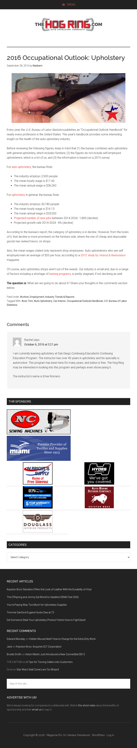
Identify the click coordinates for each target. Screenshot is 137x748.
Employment (37, 296)
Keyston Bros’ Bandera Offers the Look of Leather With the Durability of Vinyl (49, 589)
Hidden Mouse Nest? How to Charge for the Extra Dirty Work (62, 638)
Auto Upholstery (43, 301)
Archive (24, 296)
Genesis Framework (78, 735)
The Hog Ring (68, 24)
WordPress (98, 735)
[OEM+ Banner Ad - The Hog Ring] (38, 507)
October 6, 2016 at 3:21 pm (41, 344)
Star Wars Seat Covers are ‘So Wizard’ (38, 669)
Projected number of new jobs (32, 218)
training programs (60, 274)
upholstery (18, 195)
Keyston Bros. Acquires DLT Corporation (39, 646)
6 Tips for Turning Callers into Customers (49, 662)
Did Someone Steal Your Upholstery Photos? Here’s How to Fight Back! (46, 620)
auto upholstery (21, 167)
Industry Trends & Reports (59, 296)
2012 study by (103, 255)
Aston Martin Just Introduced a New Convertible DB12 (55, 654)
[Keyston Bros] (99, 507)
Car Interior (59, 301)
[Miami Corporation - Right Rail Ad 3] (39, 460)
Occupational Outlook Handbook (85, 301)
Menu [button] (71, 4)
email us (37, 709)
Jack (9, 646)
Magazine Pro (54, 735)
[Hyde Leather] (99, 483)
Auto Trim (27, 301)
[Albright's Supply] (38, 483)
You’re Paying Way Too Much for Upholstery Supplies (37, 604)
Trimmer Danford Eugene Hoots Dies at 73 (30, 612)
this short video (86, 705)
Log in (110, 735)
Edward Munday (16, 638)
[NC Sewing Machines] (39, 433)
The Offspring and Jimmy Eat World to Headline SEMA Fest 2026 (43, 597)
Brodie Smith (14, 654)
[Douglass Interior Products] (38, 531)
